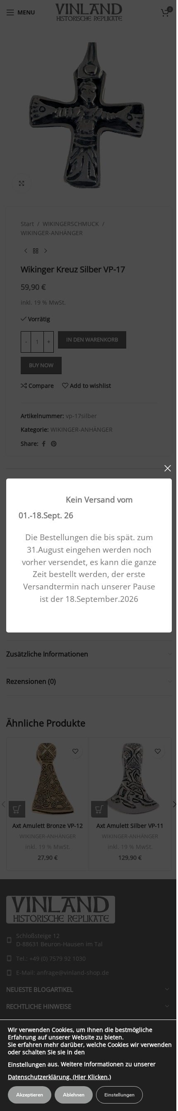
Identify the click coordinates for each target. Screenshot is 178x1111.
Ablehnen (73, 1095)
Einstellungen (27, 1064)
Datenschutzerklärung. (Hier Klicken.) (59, 1077)
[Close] (167, 468)
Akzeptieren (29, 1095)
